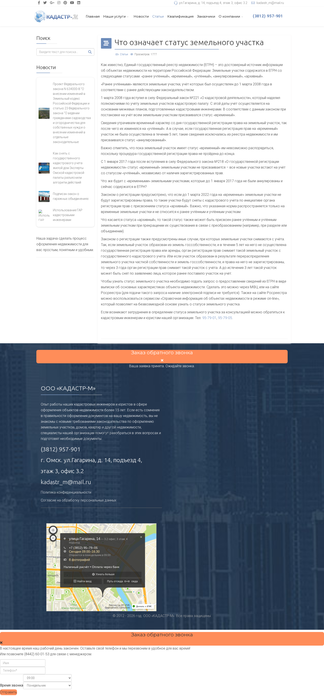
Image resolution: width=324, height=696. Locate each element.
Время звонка (11, 685)
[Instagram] (58, 3)
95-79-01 (209, 318)
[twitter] (45, 3)
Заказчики (206, 16)
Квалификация (180, 16)
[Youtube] (72, 3)
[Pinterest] (65, 3)
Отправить (8, 692)
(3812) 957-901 (268, 16)
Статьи (158, 16)
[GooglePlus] (52, 3)
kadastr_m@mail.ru (270, 3)
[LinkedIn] (78, 3)
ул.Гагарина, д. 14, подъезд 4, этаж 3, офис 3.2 (213, 3)
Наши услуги (114, 16)
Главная (93, 16)
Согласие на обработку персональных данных (78, 500)
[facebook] (39, 3)
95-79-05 (225, 318)
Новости (141, 16)
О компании (229, 16)
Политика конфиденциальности (66, 492)
